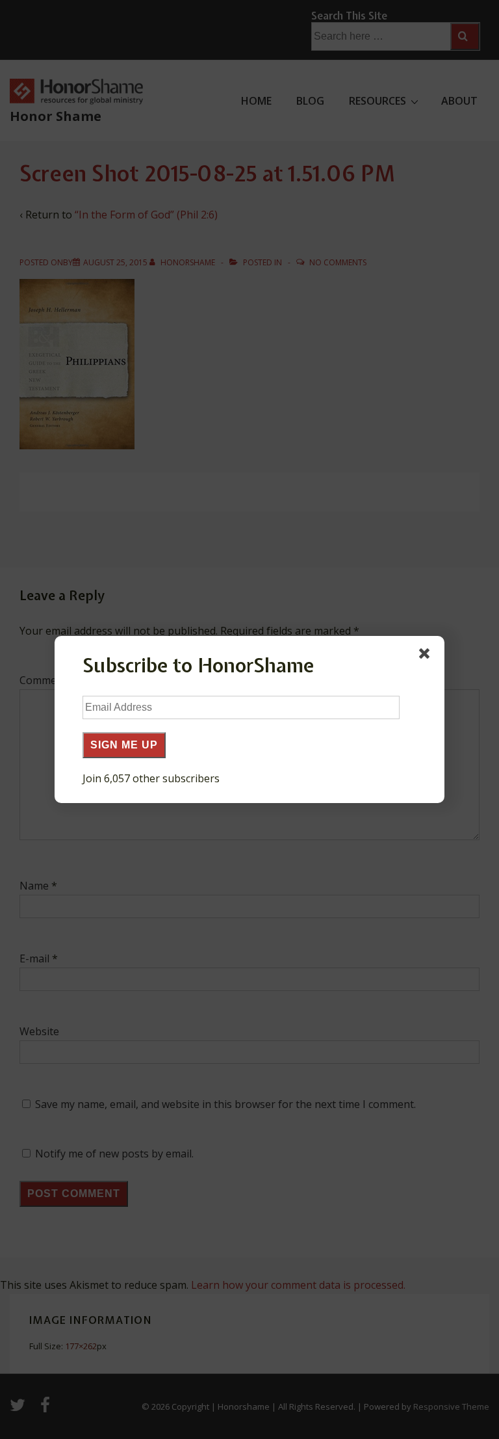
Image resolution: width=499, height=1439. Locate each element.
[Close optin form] (427, 656)
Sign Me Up (124, 744)
